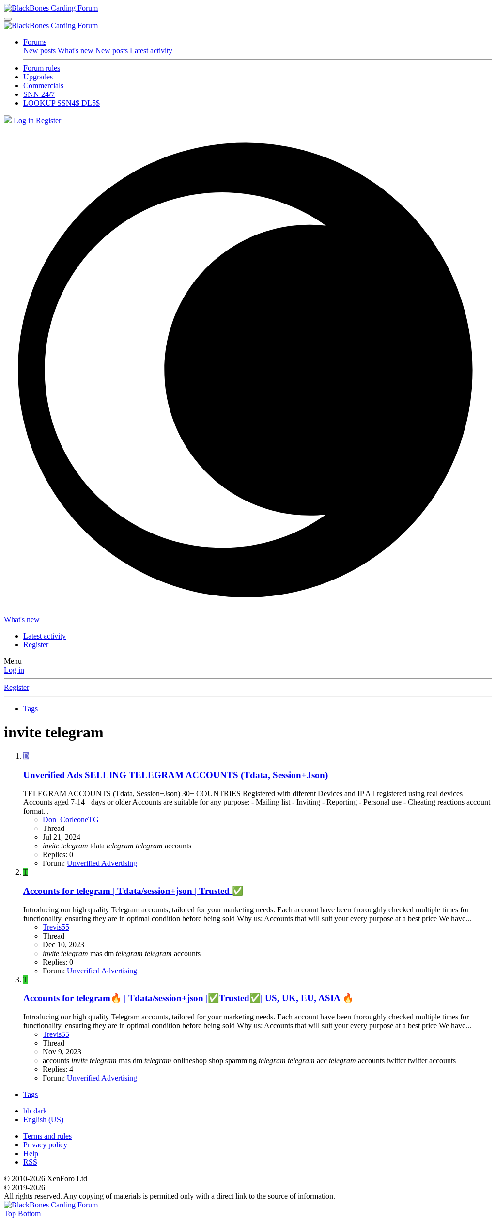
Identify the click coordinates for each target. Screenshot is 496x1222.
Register (16, 687)
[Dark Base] (9, 120)
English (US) (43, 1119)
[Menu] (8, 19)
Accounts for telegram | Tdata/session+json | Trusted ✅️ (133, 891)
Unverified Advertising (102, 863)
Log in (14, 670)
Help (30, 1153)
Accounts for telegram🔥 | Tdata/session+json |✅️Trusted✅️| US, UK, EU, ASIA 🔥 (188, 998)
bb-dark (35, 1111)
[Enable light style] (248, 370)
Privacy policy (45, 1145)
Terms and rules (47, 1136)
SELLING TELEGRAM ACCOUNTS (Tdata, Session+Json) (175, 775)
